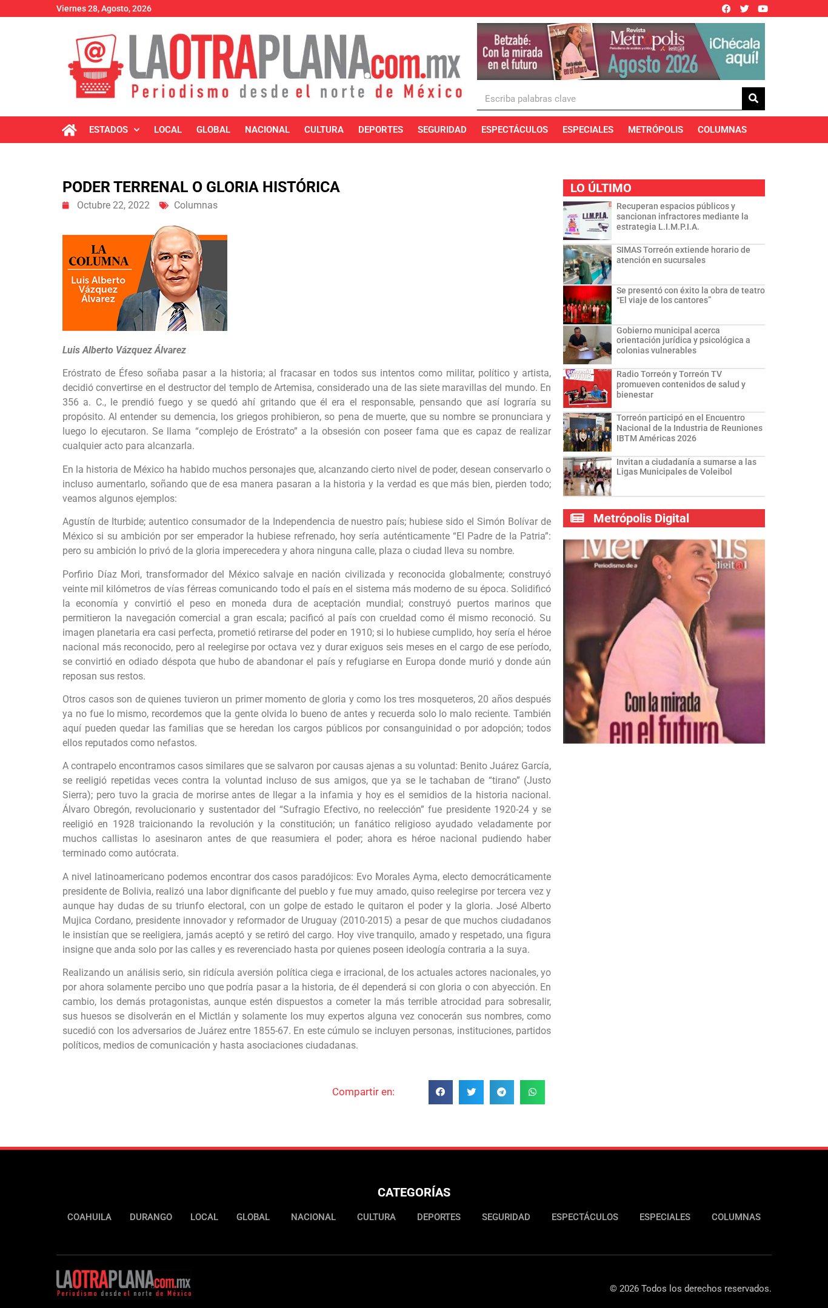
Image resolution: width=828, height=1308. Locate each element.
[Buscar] (753, 98)
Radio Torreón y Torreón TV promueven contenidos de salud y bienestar (681, 384)
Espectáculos (514, 129)
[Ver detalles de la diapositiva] (621, 51)
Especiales (588, 129)
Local (168, 129)
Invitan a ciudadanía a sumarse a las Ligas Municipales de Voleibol (686, 467)
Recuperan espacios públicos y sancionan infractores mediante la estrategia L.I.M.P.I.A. (682, 216)
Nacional (267, 129)
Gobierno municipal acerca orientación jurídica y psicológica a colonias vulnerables (683, 340)
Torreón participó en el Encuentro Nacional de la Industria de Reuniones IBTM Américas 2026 (689, 428)
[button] (441, 1092)
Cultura (324, 129)
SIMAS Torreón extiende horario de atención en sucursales (683, 255)
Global (213, 129)
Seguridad (442, 129)
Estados (108, 129)
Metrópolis (655, 129)
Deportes (380, 129)
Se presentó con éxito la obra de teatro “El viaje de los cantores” (690, 295)
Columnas (722, 129)
